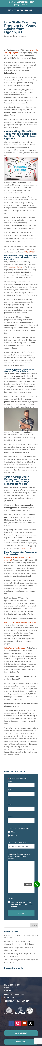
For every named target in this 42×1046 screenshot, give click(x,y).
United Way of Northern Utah (15, 648)
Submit (21, 913)
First (9, 789)
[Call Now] (37, 884)
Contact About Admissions (14, 994)
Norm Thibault (11, 36)
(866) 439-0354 (21, 4)
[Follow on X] (31, 1023)
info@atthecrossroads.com (21, 1)
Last (9, 798)
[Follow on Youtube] (24, 1023)
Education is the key (15, 267)
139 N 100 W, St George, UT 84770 (17, 1001)
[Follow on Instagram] (18, 1023)
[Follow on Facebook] (11, 1023)
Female (14, 835)
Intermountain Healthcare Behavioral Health (20, 622)
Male (13, 832)
